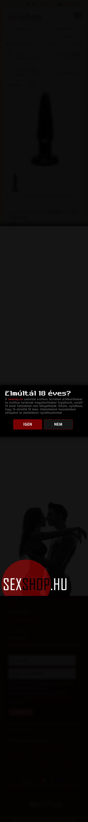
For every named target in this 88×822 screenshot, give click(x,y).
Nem (58, 424)
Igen (27, 424)
